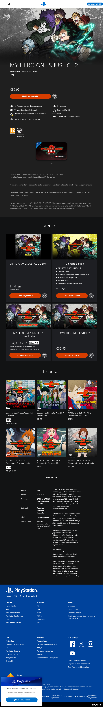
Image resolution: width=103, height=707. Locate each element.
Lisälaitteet (41, 619)
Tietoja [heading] (9, 602)
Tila (7, 648)
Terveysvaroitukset (59, 552)
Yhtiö (7, 619)
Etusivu (8, 596)
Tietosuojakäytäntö (41, 696)
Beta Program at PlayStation (78, 667)
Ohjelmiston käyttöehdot (92, 696)
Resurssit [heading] (41, 637)
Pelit (15, 596)
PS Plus (39, 616)
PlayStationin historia (13, 622)
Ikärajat (39, 648)
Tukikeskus (10, 641)
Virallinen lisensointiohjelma (47, 658)
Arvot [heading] (70, 602)
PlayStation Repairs (13, 651)
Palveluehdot (42, 641)
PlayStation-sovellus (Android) (79, 664)
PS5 (38, 606)
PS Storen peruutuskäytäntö (47, 644)
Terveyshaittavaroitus (45, 651)
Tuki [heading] (8, 637)
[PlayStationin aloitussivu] (43, 4)
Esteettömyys (73, 609)
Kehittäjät (40, 654)
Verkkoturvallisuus (75, 612)
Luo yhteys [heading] (73, 637)
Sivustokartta (68, 696)
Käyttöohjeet (10, 661)
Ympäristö (72, 606)
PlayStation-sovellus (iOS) (77, 660)
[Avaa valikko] (3, 4)
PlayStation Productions (14, 616)
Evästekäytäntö (81, 696)
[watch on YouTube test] (60, 156)
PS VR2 (39, 612)
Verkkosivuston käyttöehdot (56, 696)
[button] (51, 151)
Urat (7, 609)
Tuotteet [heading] (41, 602)
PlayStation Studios (13, 612)
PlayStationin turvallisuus (15, 644)
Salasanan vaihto (12, 654)
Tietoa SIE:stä (11, 606)
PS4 (38, 609)
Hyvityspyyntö (11, 658)
